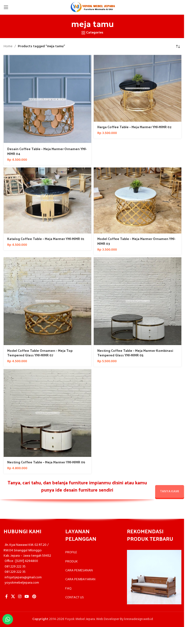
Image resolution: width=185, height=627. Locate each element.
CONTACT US (74, 597)
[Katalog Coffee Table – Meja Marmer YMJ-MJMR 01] (47, 200)
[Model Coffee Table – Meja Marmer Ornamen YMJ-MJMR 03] (137, 200)
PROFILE (71, 552)
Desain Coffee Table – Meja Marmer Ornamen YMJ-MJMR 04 (47, 151)
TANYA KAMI (169, 491)
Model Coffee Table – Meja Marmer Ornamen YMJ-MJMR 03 (136, 241)
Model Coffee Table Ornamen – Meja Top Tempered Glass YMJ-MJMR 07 (40, 352)
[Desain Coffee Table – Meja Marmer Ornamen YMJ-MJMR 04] (47, 99)
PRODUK (71, 561)
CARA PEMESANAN (79, 570)
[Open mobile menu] (6, 7)
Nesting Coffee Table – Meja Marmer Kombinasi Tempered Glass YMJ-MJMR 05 (135, 352)
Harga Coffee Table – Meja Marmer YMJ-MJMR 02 (134, 127)
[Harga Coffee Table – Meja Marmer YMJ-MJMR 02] (137, 88)
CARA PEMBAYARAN (80, 579)
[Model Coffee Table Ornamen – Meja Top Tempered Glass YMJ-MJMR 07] (47, 301)
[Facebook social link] (6, 596)
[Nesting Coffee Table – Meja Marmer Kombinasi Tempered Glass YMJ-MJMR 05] (137, 301)
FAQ (68, 588)
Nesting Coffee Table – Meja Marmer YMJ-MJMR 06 (46, 462)
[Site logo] (92, 7)
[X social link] (12, 596)
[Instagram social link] (19, 596)
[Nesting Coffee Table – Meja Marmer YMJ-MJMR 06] (47, 413)
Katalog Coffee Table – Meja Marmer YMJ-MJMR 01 (45, 239)
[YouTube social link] (27, 596)
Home (8, 46)
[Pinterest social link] (34, 596)
